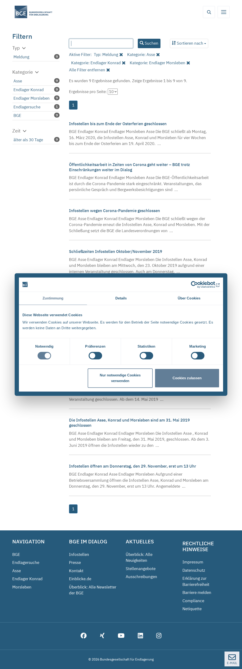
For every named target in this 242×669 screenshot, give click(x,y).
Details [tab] (121, 298)
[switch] (95, 355)
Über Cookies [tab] (189, 298)
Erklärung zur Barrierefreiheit (195, 581)
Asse (17, 81)
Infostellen (79, 554)
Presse (75, 562)
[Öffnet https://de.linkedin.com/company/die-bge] (140, 636)
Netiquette (192, 608)
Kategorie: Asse (141, 54)
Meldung (21, 57)
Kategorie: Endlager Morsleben (157, 62)
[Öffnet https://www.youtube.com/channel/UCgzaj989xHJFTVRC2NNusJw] (121, 636)
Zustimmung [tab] (53, 298)
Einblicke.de (80, 578)
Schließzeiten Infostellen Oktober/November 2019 (116, 251)
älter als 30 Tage (28, 139)
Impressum (192, 562)
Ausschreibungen (141, 576)
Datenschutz (193, 570)
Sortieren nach (190, 43)
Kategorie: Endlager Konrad (96, 62)
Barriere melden (196, 592)
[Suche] (209, 12)
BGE (17, 115)
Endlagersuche (26, 107)
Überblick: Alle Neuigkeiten (139, 557)
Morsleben (21, 587)
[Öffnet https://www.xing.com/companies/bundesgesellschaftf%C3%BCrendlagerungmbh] (102, 636)
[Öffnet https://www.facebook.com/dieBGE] (83, 636)
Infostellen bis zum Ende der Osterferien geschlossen (118, 123)
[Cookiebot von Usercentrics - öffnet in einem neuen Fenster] (199, 284)
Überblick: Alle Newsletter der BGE (92, 590)
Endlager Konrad (28, 89)
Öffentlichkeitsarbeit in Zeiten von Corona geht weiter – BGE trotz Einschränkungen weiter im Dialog (129, 167)
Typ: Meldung (106, 54)
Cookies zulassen (187, 378)
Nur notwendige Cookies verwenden (120, 378)
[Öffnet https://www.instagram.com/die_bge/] (159, 636)
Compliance (193, 600)
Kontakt (76, 570)
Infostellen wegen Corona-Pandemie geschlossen (115, 210)
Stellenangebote (141, 568)
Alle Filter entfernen (87, 69)
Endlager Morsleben (31, 98)
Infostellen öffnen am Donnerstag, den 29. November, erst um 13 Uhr (133, 466)
